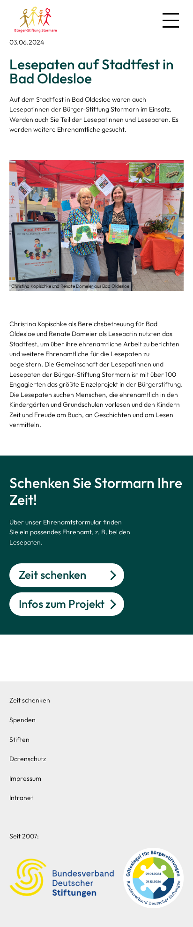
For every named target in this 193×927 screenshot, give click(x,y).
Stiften (19, 739)
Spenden (22, 720)
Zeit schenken (52, 575)
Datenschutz (27, 759)
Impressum (25, 778)
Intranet (21, 797)
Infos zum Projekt (61, 604)
